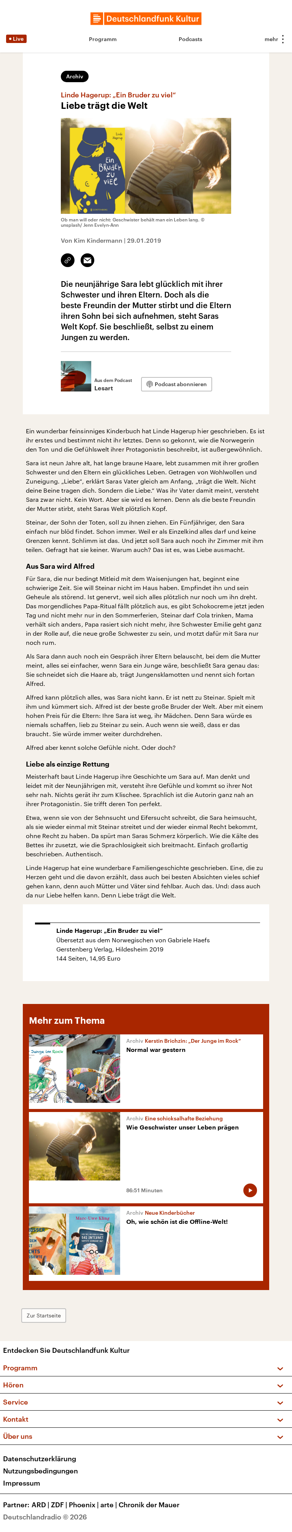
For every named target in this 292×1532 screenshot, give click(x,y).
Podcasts (190, 39)
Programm (103, 39)
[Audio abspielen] (250, 1190)
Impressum (21, 1483)
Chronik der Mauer (149, 1504)
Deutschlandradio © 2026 (45, 1517)
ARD (40, 1504)
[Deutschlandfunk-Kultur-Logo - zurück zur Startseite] (146, 18)
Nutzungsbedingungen (40, 1471)
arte (108, 1504)
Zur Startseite (44, 1315)
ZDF (59, 1504)
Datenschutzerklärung (39, 1458)
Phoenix (84, 1504)
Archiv (74, 76)
